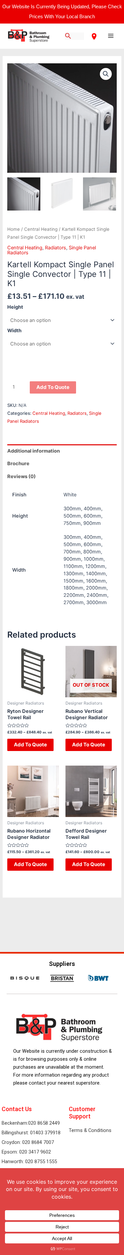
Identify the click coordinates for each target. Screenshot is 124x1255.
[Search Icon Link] (68, 36)
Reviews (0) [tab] (21, 476)
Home (13, 229)
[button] (106, 74)
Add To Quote (52, 387)
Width (14, 331)
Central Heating (41, 229)
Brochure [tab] (18, 464)
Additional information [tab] (33, 451)
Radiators (55, 248)
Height (15, 307)
